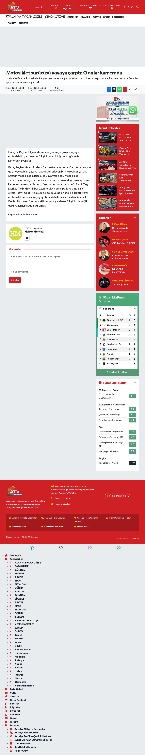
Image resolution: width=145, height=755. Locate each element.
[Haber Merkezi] (15, 233)
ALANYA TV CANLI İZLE (26, 16)
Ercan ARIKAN (119, 224)
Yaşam (18, 642)
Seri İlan (14, 704)
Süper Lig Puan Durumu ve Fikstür (33, 740)
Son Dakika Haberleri (53, 527)
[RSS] (127, 496)
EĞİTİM (12, 23)
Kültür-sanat (22, 653)
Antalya (19, 660)
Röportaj (15, 707)
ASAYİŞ (97, 17)
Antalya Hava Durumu (55, 518)
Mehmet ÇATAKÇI (121, 239)
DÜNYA (18, 631)
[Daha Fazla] (125, 89)
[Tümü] (135, 217)
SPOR (106, 17)
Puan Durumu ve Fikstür (120, 518)
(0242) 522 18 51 (63, 498)
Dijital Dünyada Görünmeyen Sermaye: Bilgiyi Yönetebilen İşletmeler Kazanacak (123, 230)
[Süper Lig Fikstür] (135, 383)
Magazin (19, 657)
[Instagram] (117, 496)
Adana (18, 664)
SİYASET (85, 17)
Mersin (18, 678)
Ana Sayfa (15, 555)
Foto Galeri (16, 689)
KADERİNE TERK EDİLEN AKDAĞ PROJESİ (120, 257)
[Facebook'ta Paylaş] (109, 89)
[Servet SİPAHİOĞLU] (104, 255)
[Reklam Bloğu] (117, 109)
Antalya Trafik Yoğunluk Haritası (86, 519)
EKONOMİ (118, 17)
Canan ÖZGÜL (119, 266)
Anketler (15, 714)
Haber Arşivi (83, 527)
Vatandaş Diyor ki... (123, 281)
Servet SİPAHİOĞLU (123, 252)
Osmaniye (20, 682)
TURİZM (23, 23)
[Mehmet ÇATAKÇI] (104, 241)
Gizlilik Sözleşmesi (30, 537)
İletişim (17, 537)
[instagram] (89, 548)
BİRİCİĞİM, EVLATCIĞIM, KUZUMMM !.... (120, 271)
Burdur (18, 667)
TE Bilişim (134, 538)
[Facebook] (107, 496)
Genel (18, 635)
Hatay (18, 671)
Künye (9, 537)
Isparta (18, 675)
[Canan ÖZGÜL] (104, 269)
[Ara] (137, 7)
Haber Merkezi (34, 231)
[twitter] (60, 548)
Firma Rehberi (18, 700)
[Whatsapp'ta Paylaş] (119, 89)
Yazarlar (15, 696)
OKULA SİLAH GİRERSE (124, 243)
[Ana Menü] (137, 20)
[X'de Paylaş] (114, 89)
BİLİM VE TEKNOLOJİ (26, 620)
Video (13, 693)
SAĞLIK (18, 628)
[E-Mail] (27, 238)
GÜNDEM (72, 17)
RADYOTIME (56, 16)
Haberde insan (22, 649)
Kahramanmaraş (24, 685)
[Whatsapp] (122, 496)
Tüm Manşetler (19, 527)
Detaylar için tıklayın (117, 372)
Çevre (18, 646)
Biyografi (15, 711)
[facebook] (31, 548)
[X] (112, 496)
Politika (19, 638)
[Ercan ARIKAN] (104, 227)
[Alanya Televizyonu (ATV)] (14, 7)
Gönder (15, 280)
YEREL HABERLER (24, 624)
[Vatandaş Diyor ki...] (104, 282)
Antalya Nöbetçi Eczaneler (24, 518)
